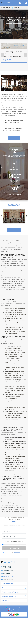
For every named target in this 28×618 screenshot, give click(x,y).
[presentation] (2, 55)
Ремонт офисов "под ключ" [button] (11, 592)
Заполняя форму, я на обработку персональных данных (13, 553)
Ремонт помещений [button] (8, 588)
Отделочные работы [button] (9, 596)
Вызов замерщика (20, 3)
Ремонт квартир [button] (7, 584)
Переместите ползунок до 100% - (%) (14, 541)
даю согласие (17, 552)
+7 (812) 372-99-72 (20, 8)
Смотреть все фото (14, 230)
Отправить (13, 548)
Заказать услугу (14, 138)
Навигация (6, 8)
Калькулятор (26, 3)
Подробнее (7, 60)
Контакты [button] (5, 600)
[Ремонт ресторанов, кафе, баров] (14, 216)
